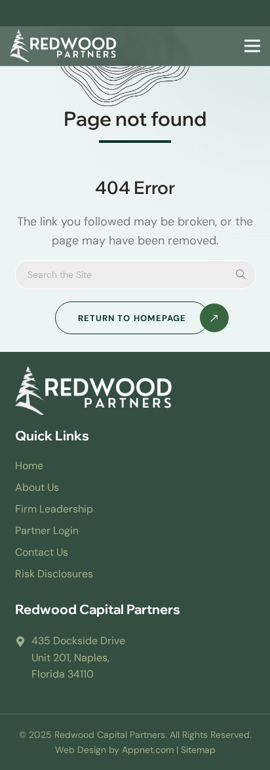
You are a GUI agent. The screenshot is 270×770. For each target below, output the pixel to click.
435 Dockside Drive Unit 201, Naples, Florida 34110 (78, 657)
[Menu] (250, 45)
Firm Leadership (54, 509)
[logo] (63, 45)
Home (29, 465)
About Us (37, 487)
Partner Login (47, 530)
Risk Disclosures (54, 574)
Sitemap (198, 750)
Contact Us (41, 552)
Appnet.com (148, 750)
